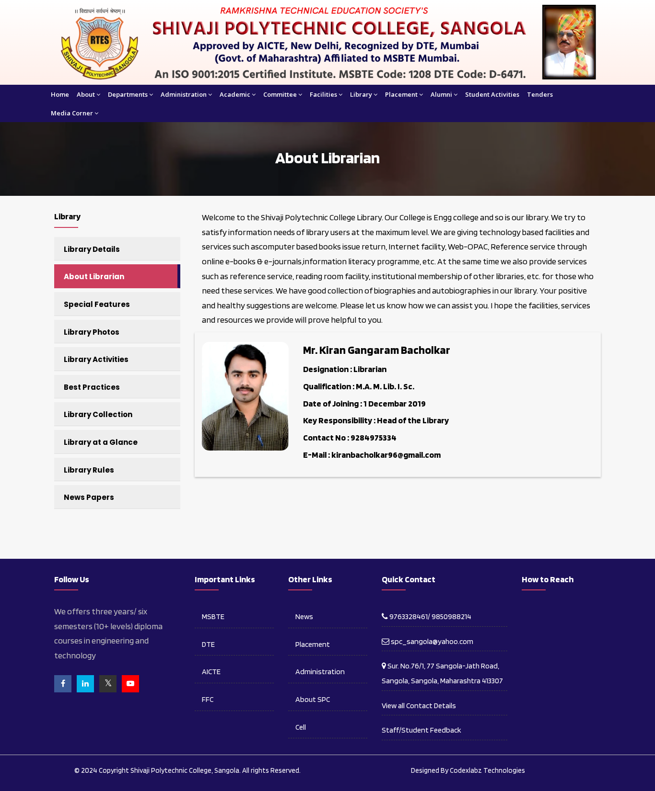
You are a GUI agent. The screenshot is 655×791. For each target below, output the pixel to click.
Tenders (540, 94)
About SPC (312, 699)
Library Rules (89, 470)
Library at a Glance (101, 442)
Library (361, 94)
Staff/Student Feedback (421, 729)
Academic (235, 94)
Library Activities (96, 359)
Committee (280, 94)
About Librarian (94, 276)
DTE (208, 644)
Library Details (92, 249)
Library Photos (91, 332)
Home (60, 94)
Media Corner (72, 113)
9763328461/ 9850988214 (429, 616)
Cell (300, 727)
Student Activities (492, 94)
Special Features (97, 304)
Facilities (323, 94)
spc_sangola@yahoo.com (431, 641)
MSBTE (213, 616)
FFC (207, 699)
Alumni (441, 94)
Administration (184, 94)
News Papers (89, 497)
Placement (401, 94)
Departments (128, 94)
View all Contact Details (419, 705)
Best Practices (92, 387)
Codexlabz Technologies (487, 770)
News (304, 616)
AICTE (211, 671)
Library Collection (98, 414)
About (86, 94)
